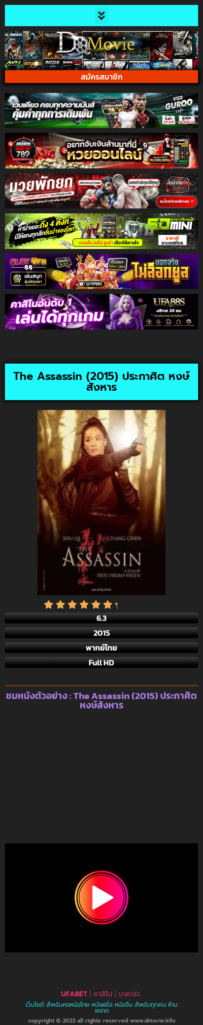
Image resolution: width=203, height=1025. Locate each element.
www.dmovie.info (152, 1021)
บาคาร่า (129, 994)
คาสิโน (103, 994)
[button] (102, 15)
